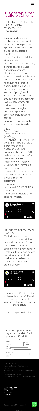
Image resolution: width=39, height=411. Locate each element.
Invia (7, 356)
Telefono (9, 348)
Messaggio (10, 352)
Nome (8, 341)
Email (8, 346)
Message (9, 354)
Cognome (27, 345)
